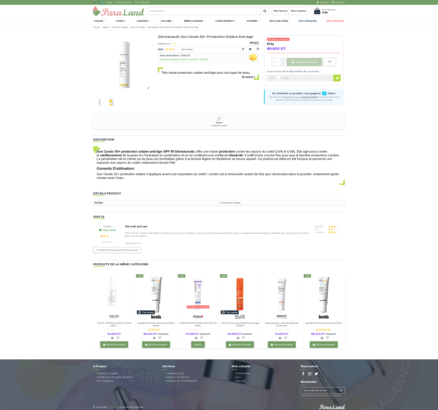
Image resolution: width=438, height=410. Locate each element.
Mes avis (240, 380)
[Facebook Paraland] (94, 2)
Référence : (164, 44)
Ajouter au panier (307, 62)
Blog (109, 2)
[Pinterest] (258, 49)
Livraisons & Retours (177, 377)
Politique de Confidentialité (181, 380)
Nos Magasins (105, 380)
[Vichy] (114, 316)
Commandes (242, 373)
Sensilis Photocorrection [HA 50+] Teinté (156, 324)
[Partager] (243, 49)
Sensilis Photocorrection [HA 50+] (323, 323)
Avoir (238, 377)
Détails (198, 344)
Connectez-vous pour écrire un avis (117, 250)
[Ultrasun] (198, 316)
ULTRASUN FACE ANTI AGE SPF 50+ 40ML (198, 324)
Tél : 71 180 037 (142, 2)
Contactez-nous (123, 2)
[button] (100, 20)
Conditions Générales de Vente (115, 377)
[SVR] (240, 316)
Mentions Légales (107, 373)
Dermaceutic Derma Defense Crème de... (282, 324)
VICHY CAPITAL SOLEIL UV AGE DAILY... (114, 324)
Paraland (113, 407)
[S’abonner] (341, 390)
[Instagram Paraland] (98, 2)
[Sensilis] (156, 316)
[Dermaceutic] (282, 316)
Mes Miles (324, 2)
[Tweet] (250, 49)
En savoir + (248, 76)
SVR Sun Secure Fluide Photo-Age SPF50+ (240, 324)
